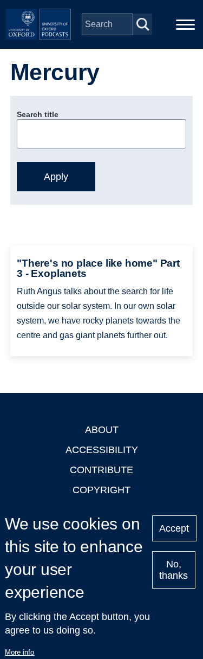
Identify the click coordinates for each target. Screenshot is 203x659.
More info (19, 652)
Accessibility (102, 449)
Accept (174, 528)
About (102, 429)
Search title (37, 114)
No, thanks (173, 570)
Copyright (101, 489)
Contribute (101, 469)
